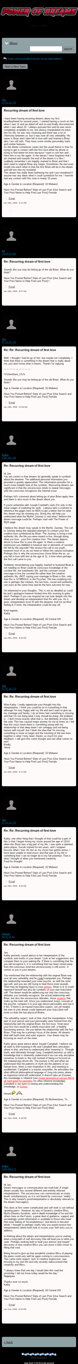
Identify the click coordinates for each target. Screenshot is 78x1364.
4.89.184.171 (9, 1169)
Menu (13, 43)
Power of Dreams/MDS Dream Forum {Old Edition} (34, 59)
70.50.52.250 (9, 253)
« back (8, 1342)
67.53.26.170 (9, 102)
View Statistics (39, 1357)
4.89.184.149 (9, 458)
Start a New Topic (15, 66)
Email (12, 198)
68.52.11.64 (8, 936)
